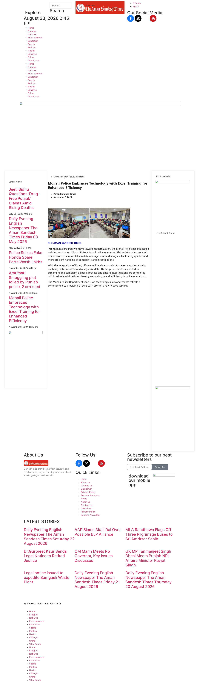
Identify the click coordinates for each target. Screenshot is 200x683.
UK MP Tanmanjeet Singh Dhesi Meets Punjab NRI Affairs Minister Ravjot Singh (148, 558)
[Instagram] (145, 18)
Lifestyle (32, 54)
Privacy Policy (88, 492)
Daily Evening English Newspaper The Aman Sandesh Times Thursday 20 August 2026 (148, 580)
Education (33, 40)
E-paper (32, 31)
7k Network (30, 603)
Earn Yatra (55, 603)
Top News (79, 176)
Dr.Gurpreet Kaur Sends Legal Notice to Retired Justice (45, 556)
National (32, 34)
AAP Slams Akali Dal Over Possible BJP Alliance (98, 532)
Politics (31, 47)
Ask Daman (43, 603)
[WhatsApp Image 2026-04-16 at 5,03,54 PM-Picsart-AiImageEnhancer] (26, 333)
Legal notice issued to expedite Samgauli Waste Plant (46, 577)
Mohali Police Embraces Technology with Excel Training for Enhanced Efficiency (24, 309)
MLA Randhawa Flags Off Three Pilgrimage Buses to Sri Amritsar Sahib (149, 534)
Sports (31, 44)
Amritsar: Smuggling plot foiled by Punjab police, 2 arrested (24, 280)
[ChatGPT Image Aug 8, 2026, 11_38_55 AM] (100, 104)
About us (85, 482)
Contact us (86, 485)
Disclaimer (86, 488)
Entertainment (35, 37)
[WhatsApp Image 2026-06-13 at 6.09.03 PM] (173, 182)
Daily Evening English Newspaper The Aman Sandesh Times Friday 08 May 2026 (23, 230)
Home (31, 27)
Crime (31, 57)
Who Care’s (33, 60)
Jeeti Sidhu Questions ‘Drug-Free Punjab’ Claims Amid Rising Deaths (24, 198)
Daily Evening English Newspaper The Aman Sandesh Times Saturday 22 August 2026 (49, 536)
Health (31, 50)
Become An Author (90, 495)
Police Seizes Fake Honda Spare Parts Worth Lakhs (25, 257)
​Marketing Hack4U (137, 595)
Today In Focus (67, 176)
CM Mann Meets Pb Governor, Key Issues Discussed (94, 556)
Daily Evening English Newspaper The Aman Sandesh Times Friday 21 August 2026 (97, 580)
